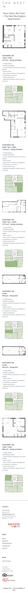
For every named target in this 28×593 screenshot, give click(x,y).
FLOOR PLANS (6, 545)
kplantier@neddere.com (8, 514)
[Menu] (4, 6)
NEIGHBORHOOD (7, 543)
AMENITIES (5, 541)
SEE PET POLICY (6, 561)
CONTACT (4, 548)
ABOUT (4, 538)
